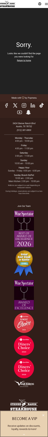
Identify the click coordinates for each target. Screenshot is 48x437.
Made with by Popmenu (19, 98)
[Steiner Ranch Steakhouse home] (12, 4)
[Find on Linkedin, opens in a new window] (32, 106)
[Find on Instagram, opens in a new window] (24, 106)
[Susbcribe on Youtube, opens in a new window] (19, 113)
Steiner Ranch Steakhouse (24, 405)
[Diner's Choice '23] (24, 322)
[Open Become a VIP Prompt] (24, 434)
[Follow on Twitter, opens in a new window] (15, 106)
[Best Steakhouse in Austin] (24, 263)
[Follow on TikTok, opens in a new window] (41, 106)
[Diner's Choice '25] (24, 368)
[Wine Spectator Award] (24, 295)
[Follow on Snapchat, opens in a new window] (28, 113)
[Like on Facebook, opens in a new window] (6, 106)
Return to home (24, 60)
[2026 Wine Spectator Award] (24, 229)
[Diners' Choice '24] (24, 345)
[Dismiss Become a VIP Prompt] (43, 415)
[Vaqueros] (24, 384)
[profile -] (39, 3)
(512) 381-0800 (24, 130)
